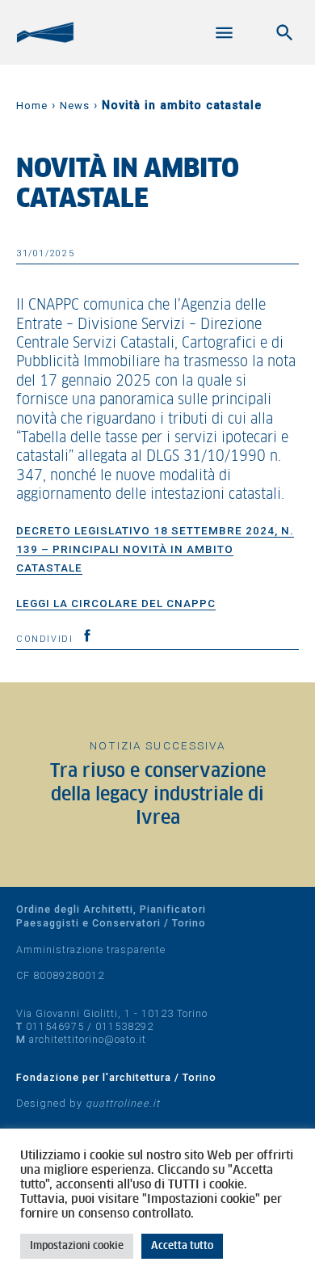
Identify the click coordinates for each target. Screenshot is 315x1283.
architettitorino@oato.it (87, 1039)
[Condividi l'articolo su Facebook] (87, 635)
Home (32, 105)
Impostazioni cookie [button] (77, 1246)
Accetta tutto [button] (182, 1246)
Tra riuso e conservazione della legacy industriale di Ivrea (158, 795)
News (75, 105)
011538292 (124, 1026)
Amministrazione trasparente (91, 949)
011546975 (55, 1026)
